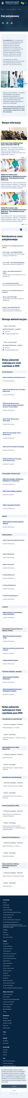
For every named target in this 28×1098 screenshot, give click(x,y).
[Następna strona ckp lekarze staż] (25, 229)
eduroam (5, 1054)
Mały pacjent (5, 978)
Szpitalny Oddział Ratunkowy (10, 660)
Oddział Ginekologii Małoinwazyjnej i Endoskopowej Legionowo (12, 690)
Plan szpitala (5, 1043)
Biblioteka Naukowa (7, 1009)
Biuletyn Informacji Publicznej (9, 1065)
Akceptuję (14, 1086)
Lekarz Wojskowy (7, 1006)
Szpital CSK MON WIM (7, 910)
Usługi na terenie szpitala (8, 968)
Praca (4, 1034)
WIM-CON (5, 1052)
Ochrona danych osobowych (9, 983)
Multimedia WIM (6, 1028)
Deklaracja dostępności (8, 1063)
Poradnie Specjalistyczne (8, 914)
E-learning (5, 1049)
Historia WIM (5, 934)
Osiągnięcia (5, 929)
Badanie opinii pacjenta (8, 980)
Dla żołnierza (6, 943)
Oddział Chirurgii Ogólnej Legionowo (12, 491)
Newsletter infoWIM (7, 1023)
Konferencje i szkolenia (8, 1004)
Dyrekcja (5, 902)
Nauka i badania (6, 997)
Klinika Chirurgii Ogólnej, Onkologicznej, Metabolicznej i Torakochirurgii (13, 479)
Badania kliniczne (6, 961)
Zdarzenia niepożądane (8, 985)
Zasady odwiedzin (7, 951)
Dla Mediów (5, 1040)
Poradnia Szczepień (7, 970)
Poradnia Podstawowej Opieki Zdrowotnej (12, 912)
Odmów (14, 1090)
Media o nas (5, 1025)
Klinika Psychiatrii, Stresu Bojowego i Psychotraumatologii (12, 613)
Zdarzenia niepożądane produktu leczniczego (12, 988)
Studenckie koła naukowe (8, 1001)
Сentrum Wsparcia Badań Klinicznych (11, 922)
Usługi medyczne (6, 965)
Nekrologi (5, 932)
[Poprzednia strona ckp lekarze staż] (19, 229)
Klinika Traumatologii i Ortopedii (11, 505)
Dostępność (5, 973)
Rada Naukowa (6, 905)
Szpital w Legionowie (7, 917)
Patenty (4, 1011)
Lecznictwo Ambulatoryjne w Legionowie (11, 919)
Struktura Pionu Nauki (7, 994)
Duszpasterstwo (6, 975)
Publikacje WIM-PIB (7, 1020)
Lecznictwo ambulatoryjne (8, 956)
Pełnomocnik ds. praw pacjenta (9, 953)
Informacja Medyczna (7, 946)
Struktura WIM (6, 907)
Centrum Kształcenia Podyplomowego (11, 999)
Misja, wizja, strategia (7, 937)
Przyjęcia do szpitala (7, 948)
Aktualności (5, 1018)
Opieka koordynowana (7, 963)
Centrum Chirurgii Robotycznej (9, 958)
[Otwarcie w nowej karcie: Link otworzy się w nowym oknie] (22, 3)
